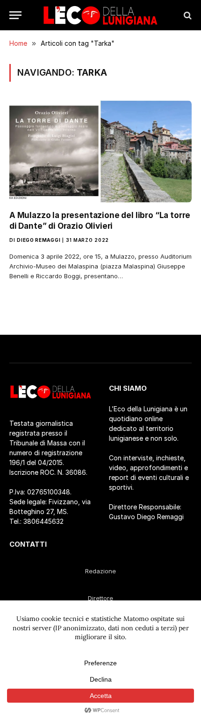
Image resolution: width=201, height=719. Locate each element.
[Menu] (15, 15)
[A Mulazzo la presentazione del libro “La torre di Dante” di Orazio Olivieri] (100, 151)
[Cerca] (187, 15)
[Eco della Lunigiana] (100, 15)
